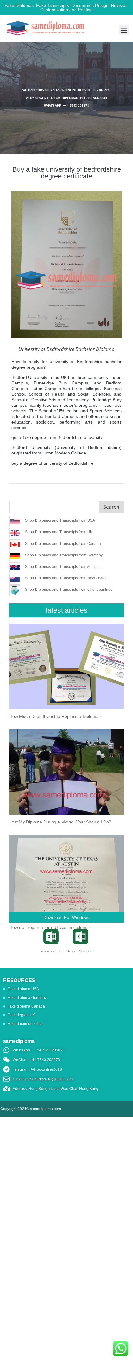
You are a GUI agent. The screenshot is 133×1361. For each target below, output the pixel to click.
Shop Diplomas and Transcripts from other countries (68, 589)
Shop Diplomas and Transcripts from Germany (64, 555)
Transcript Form (51, 951)
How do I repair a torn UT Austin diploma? (50, 927)
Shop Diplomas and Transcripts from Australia (63, 566)
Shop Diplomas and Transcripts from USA (60, 520)
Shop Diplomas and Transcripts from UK (58, 532)
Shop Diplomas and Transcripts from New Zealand (67, 578)
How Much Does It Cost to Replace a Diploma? (55, 716)
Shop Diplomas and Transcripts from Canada (63, 544)
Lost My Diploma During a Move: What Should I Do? (60, 821)
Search (111, 506)
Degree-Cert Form (80, 951)
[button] (124, 30)
